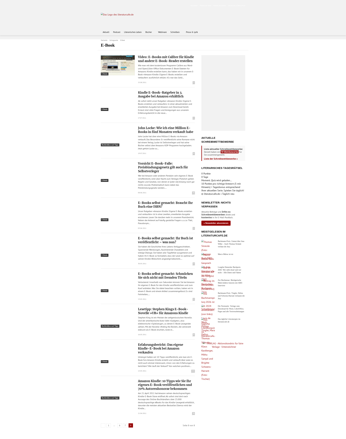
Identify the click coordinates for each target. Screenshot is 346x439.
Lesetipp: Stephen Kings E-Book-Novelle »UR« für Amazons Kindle (163, 311)
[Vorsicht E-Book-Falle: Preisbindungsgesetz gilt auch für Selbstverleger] (118, 172)
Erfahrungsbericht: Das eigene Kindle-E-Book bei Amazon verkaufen (160, 348)
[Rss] (132, 5)
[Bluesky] (124, 5)
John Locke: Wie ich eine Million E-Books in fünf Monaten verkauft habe (165, 130)
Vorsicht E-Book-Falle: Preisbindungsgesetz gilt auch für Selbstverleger (163, 167)
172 (193, 371)
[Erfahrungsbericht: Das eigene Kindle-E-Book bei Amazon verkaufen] (118, 353)
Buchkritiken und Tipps (110, 145)
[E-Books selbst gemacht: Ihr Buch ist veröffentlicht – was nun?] (118, 246)
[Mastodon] (128, 5)
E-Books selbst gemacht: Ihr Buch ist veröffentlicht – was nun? (165, 240)
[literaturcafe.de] (120, 19)
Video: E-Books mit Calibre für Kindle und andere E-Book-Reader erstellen (166, 59)
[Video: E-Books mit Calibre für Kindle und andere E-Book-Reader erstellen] (118, 65)
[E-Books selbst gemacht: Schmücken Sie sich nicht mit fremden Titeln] (118, 282)
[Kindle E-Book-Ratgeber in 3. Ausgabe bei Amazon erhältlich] (118, 101)
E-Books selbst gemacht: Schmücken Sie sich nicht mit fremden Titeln (165, 276)
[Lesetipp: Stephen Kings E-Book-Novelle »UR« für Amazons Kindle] (118, 317)
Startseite (104, 40)
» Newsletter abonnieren (216, 223)
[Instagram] (107, 5)
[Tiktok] (115, 5)
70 (193, 413)
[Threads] (120, 5)
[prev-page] (103, 425)
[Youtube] (111, 5)
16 (193, 193)
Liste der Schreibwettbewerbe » (221, 158)
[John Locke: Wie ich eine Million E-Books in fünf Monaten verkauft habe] (118, 136)
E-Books (105, 74)
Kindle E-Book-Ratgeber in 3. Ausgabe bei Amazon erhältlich (161, 94)
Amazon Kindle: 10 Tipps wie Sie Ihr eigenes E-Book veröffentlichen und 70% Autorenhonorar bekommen (165, 385)
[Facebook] (102, 5)
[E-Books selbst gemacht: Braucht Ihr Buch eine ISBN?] (118, 211)
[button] (242, 32)
